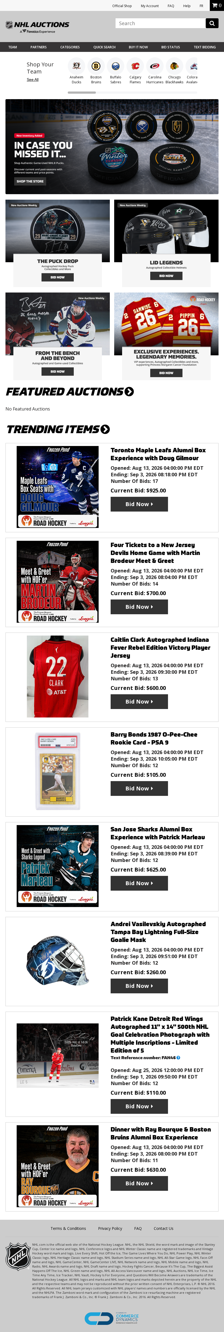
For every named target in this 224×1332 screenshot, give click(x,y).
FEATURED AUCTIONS (65, 392)
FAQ (171, 6)
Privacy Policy (110, 1228)
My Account (150, 6)
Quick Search (104, 47)
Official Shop (122, 6)
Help (187, 6)
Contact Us (163, 1228)
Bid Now (137, 504)
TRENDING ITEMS (53, 429)
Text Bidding (205, 47)
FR (201, 6)
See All (33, 79)
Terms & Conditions (68, 1228)
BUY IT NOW (138, 47)
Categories (70, 47)
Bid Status (170, 47)
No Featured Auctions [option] (27, 409)
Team (12, 47)
